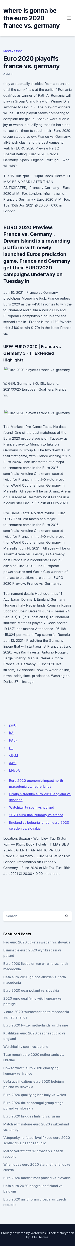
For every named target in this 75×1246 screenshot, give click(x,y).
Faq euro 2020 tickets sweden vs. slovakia (36, 942)
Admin (7, 73)
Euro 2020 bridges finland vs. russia (31, 1116)
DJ (11, 748)
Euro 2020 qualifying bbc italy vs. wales (34, 1095)
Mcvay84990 (13, 51)
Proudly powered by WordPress (23, 1233)
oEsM (13, 755)
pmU (12, 725)
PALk (13, 740)
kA (11, 733)
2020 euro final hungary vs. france (36, 815)
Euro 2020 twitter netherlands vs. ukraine (35, 1025)
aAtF (12, 763)
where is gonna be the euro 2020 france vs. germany (31, 18)
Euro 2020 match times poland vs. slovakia (37, 1178)
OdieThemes (39, 1237)
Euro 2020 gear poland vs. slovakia (31, 990)
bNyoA (14, 770)
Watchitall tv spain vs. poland (31, 807)
